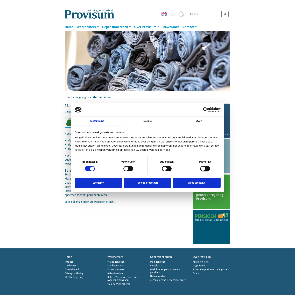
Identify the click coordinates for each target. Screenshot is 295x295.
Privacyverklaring (74, 273)
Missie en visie (201, 261)
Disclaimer (70, 265)
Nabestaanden (115, 273)
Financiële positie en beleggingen (211, 269)
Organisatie (199, 265)
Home (69, 27)
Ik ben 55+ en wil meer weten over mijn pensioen (123, 279)
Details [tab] (147, 121)
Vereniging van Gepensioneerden (168, 280)
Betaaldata (155, 265)
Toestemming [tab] (96, 121)
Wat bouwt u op (115, 265)
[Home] (89, 14)
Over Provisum (145, 27)
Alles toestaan (196, 182)
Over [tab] (199, 121)
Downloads (171, 27)
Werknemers (87, 27)
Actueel (69, 261)
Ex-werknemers (115, 269)
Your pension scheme (118, 284)
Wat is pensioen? (116, 261)
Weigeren (98, 182)
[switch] (128, 168)
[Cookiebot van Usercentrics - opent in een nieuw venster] (206, 109)
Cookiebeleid (72, 269)
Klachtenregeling (74, 277)
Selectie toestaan (147, 182)
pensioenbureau (97, 195)
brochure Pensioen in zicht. (99, 201)
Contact (189, 27)
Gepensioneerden (115, 27)
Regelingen (82, 97)
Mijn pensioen (157, 261)
